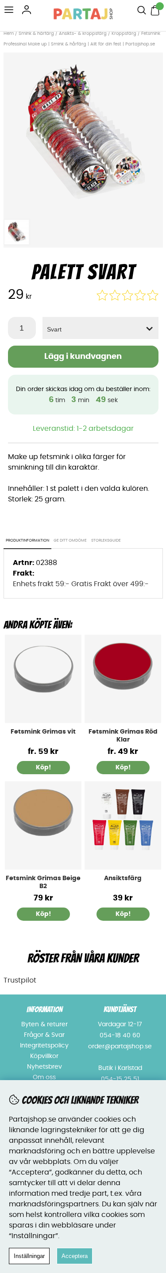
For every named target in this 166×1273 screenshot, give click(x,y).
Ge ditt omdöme (70, 540)
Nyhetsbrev (44, 1067)
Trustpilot (20, 980)
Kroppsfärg (124, 33)
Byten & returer (44, 1024)
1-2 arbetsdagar (105, 428)
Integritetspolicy (44, 1046)
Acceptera (75, 1256)
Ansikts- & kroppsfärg (83, 33)
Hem (9, 33)
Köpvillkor (44, 1056)
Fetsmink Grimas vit (43, 732)
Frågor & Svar (44, 1035)
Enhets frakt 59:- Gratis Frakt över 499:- (81, 584)
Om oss (44, 1077)
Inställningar (29, 1256)
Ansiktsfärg (123, 878)
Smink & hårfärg (36, 33)
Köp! (43, 768)
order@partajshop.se (120, 1046)
